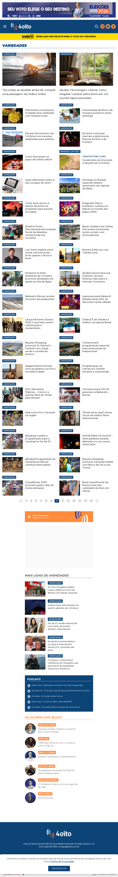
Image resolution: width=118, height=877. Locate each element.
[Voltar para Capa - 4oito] (36, 26)
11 (62, 500)
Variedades (9, 54)
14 (80, 500)
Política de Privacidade (62, 861)
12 (68, 500)
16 (91, 500)
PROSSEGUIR (59, 868)
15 (85, 500)
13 (74, 500)
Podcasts (34, 679)
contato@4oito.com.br (69, 846)
